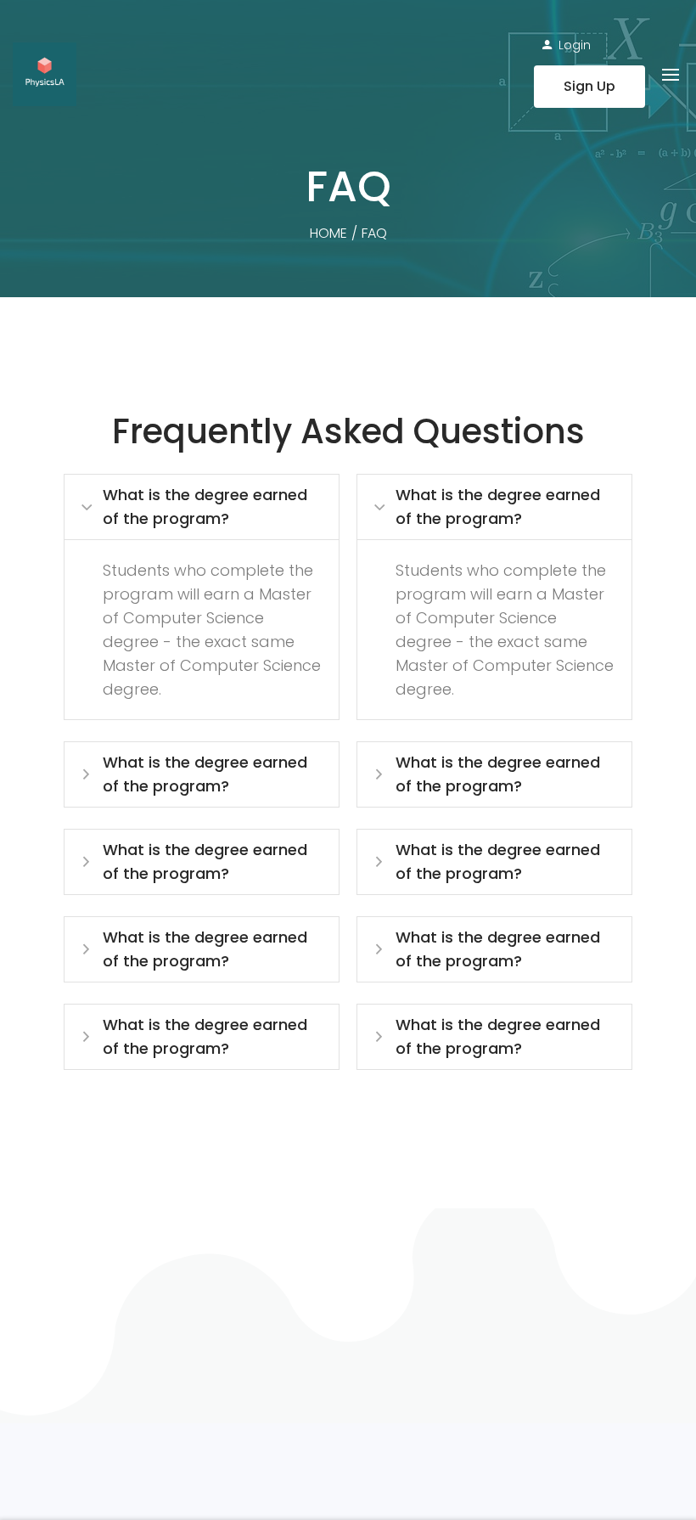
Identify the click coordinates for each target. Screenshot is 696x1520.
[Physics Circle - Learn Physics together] (44, 74)
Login (574, 45)
